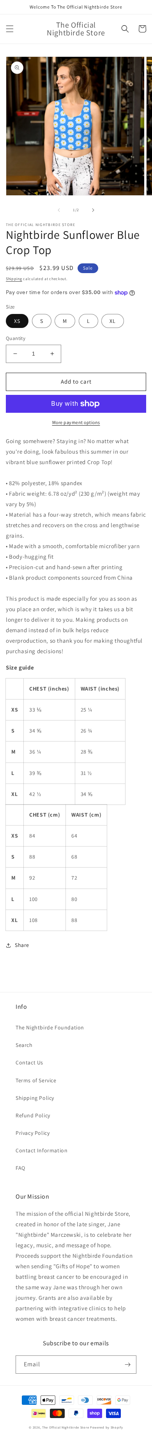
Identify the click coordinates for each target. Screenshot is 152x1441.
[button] (9, 28)
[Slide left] (58, 210)
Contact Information (41, 1150)
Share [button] (22, 944)
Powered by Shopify (106, 1427)
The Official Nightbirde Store (65, 1427)
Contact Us (29, 1062)
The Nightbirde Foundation (50, 1027)
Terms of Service (36, 1080)
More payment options (76, 422)
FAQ (20, 1167)
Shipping (14, 278)
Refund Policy (33, 1115)
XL (113, 320)
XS (17, 320)
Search (24, 1044)
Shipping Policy (35, 1097)
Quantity (15, 338)
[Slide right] (93, 210)
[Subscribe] (127, 1364)
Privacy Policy (32, 1132)
